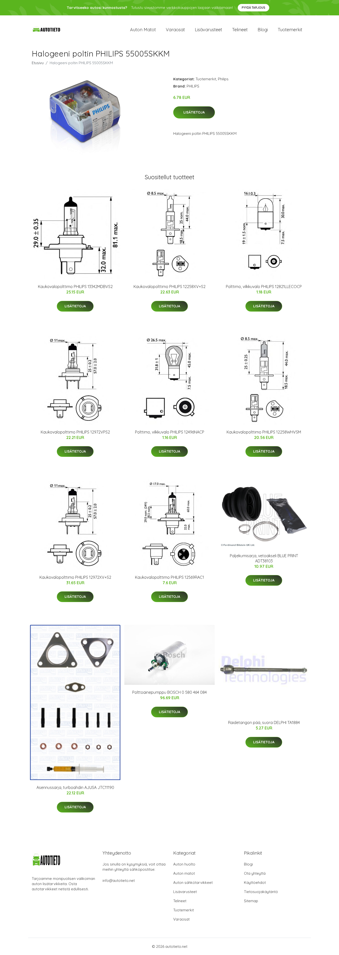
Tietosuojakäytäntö (261, 891)
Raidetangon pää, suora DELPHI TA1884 (264, 722)
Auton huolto (184, 864)
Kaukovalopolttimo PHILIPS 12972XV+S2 (75, 577)
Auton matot (143, 29)
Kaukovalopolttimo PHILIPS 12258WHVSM (264, 432)
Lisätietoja (194, 112)
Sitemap (251, 900)
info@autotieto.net (118, 880)
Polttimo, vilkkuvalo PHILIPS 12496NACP (169, 432)
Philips (223, 79)
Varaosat (175, 29)
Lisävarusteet (208, 29)
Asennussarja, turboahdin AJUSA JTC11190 (75, 787)
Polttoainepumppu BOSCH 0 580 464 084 (169, 692)
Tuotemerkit (290, 29)
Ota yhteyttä (255, 873)
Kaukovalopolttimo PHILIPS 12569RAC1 (169, 577)
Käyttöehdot (255, 882)
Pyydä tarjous (253, 7)
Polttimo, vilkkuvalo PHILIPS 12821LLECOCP (264, 286)
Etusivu (38, 62)
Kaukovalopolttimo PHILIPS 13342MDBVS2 (75, 286)
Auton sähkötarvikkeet (193, 882)
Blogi (263, 29)
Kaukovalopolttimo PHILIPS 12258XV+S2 (169, 286)
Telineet (240, 29)
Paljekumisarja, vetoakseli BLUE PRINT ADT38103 (264, 558)
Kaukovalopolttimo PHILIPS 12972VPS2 (75, 432)
